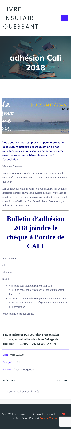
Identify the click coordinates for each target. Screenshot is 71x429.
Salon (19, 362)
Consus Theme (48, 418)
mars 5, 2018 (17, 354)
